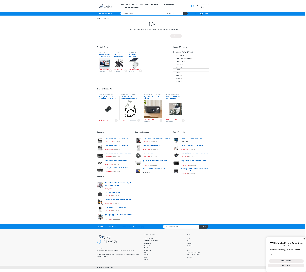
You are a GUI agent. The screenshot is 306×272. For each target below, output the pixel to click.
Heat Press (178, 64)
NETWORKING (155, 4)
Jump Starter (179, 67)
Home (98, 18)
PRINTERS (178, 75)
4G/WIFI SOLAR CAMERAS (132, 53)
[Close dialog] (304, 239)
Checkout (189, 243)
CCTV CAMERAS (137, 4)
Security (178, 78)
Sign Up (204, 226)
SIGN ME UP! (286, 261)
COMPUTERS (125, 4)
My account (190, 245)
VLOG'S (178, 81)
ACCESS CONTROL (168, 4)
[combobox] (143, 13)
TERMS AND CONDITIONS (193, 255)
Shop (188, 238)
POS (146, 4)
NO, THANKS (286, 265)
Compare (189, 257)
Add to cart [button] (110, 70)
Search (176, 36)
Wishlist (189, 248)
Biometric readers (157, 94)
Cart (188, 240)
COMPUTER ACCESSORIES (131, 8)
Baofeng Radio (117, 52)
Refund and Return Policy (193, 252)
